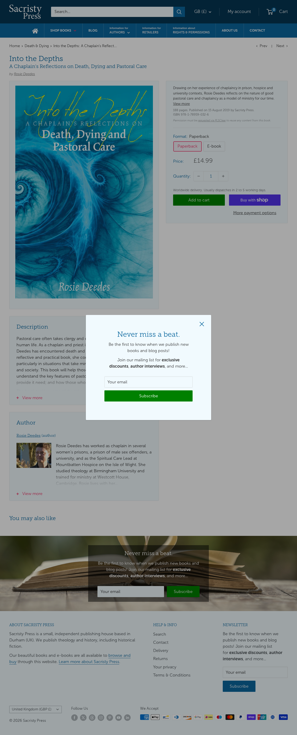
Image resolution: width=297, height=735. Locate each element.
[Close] (202, 324)
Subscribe (148, 396)
